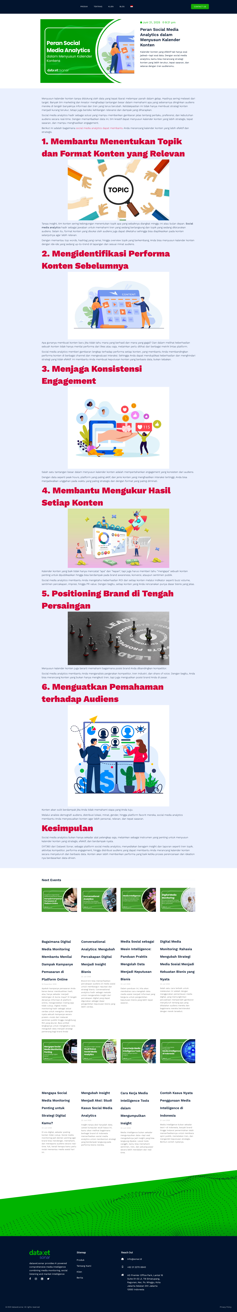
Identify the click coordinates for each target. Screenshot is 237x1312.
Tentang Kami (84, 1266)
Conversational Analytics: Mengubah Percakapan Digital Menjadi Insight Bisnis (98, 957)
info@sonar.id (134, 1259)
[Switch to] (131, 6)
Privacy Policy (226, 1307)
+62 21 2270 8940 (136, 1267)
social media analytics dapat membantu (99, 128)
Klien (79, 1271)
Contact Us (200, 6)
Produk (80, 1260)
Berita (80, 1277)
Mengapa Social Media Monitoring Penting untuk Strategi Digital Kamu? (56, 1108)
